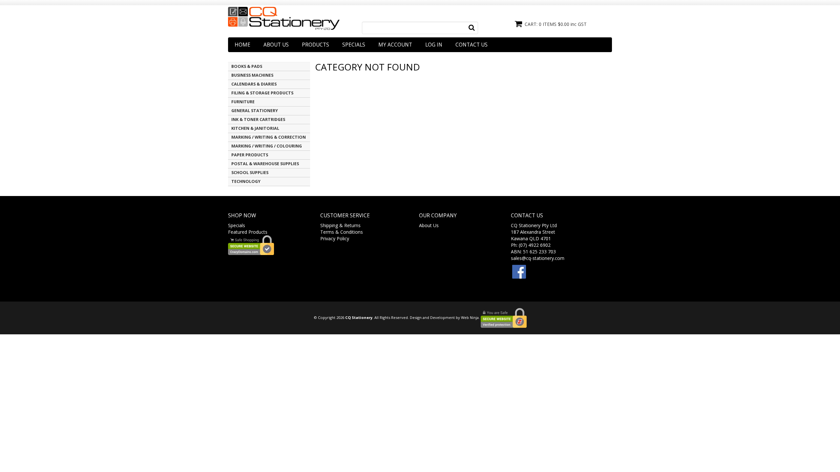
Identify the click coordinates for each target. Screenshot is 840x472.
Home (242, 44)
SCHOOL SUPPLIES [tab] (249, 172)
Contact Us (471, 44)
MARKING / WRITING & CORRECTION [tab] (268, 137)
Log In (433, 44)
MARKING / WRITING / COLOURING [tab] (266, 146)
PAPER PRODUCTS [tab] (249, 155)
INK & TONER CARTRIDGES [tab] (258, 119)
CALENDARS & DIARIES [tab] (254, 84)
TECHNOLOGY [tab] (246, 181)
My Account (395, 44)
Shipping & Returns (340, 225)
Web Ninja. (470, 317)
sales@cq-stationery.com (537, 258)
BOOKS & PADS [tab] (246, 66)
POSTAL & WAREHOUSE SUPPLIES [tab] (265, 164)
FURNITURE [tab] (243, 102)
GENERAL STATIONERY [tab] (254, 110)
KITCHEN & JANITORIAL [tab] (255, 128)
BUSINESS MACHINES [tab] (252, 75)
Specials (353, 44)
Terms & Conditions (341, 232)
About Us (276, 44)
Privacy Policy (334, 238)
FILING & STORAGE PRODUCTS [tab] (262, 93)
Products (315, 44)
